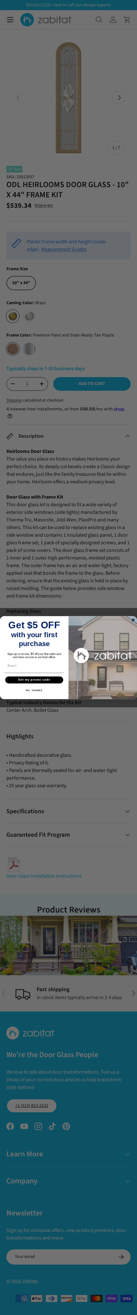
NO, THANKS (34, 690)
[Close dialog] (133, 620)
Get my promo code (34, 679)
